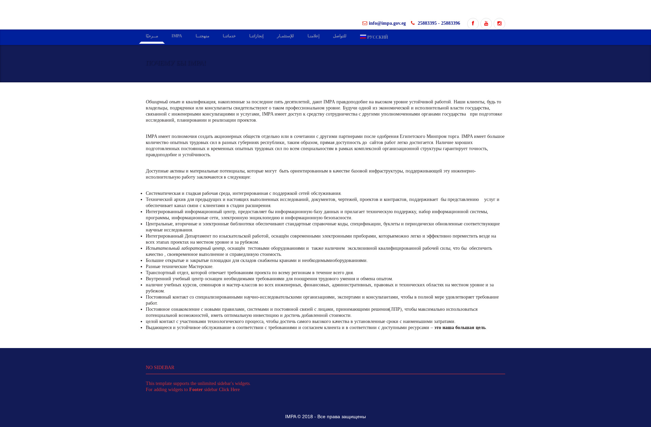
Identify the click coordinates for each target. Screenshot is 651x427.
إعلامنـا (313, 37)
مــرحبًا (152, 37)
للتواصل (340, 37)
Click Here (229, 390)
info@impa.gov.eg (387, 24)
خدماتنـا (229, 37)
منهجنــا (202, 37)
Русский (374, 37)
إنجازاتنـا (256, 37)
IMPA (177, 37)
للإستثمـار (285, 37)
